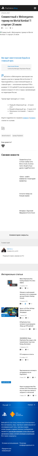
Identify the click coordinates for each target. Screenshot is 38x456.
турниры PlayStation (17, 135)
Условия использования (10, 443)
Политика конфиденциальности (26, 444)
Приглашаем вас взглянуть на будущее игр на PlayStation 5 (28, 372)
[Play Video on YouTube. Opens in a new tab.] (13, 285)
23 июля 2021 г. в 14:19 (12, 251)
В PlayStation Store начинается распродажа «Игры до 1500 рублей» (27, 324)
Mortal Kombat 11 (6, 135)
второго (32, 118)
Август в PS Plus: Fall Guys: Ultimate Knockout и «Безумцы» (27, 310)
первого (25, 118)
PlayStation (11, 8)
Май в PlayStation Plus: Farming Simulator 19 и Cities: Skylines (27, 280)
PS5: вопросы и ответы (27, 354)
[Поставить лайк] (26, 288)
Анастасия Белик (13, 66)
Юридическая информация (6, 450)
